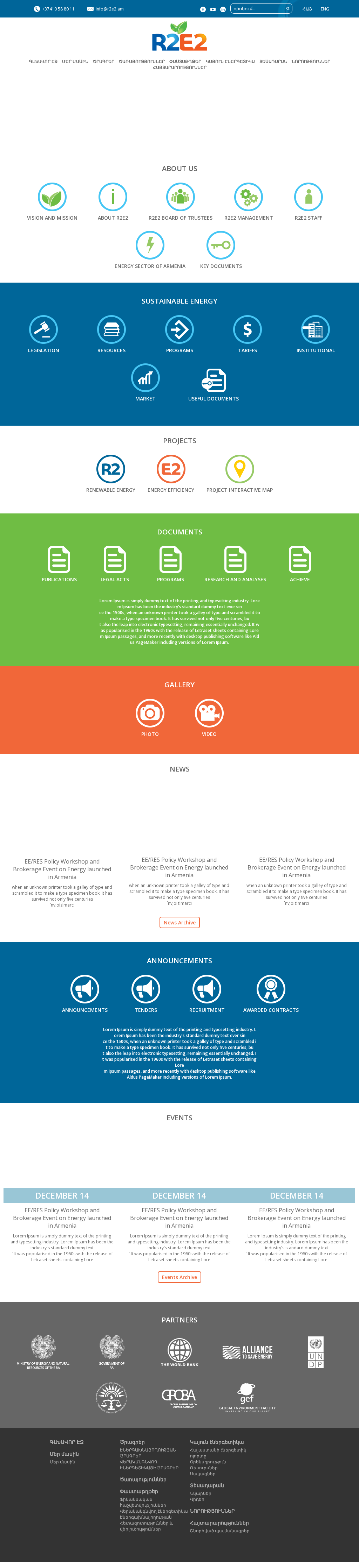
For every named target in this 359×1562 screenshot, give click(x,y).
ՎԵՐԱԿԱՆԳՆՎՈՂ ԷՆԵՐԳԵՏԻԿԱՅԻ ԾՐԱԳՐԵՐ (149, 1465)
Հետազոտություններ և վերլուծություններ (146, 1526)
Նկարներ (200, 1493)
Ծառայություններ (142, 61)
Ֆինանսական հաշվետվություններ (143, 1502)
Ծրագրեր (103, 61)
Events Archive (179, 1277)
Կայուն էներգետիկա (217, 1442)
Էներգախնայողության (146, 1517)
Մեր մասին (64, 1453)
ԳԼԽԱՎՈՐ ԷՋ (43, 61)
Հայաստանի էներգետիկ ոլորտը (218, 1453)
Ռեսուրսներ (204, 1468)
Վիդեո (197, 1499)
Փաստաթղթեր (139, 1491)
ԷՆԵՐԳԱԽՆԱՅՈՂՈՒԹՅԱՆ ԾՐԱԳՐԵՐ (148, 1453)
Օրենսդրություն (208, 1462)
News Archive (180, 922)
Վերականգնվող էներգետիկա (154, 1511)
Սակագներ (203, 1474)
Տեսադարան (207, 1485)
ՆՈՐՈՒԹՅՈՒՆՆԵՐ (311, 61)
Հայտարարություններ (179, 67)
